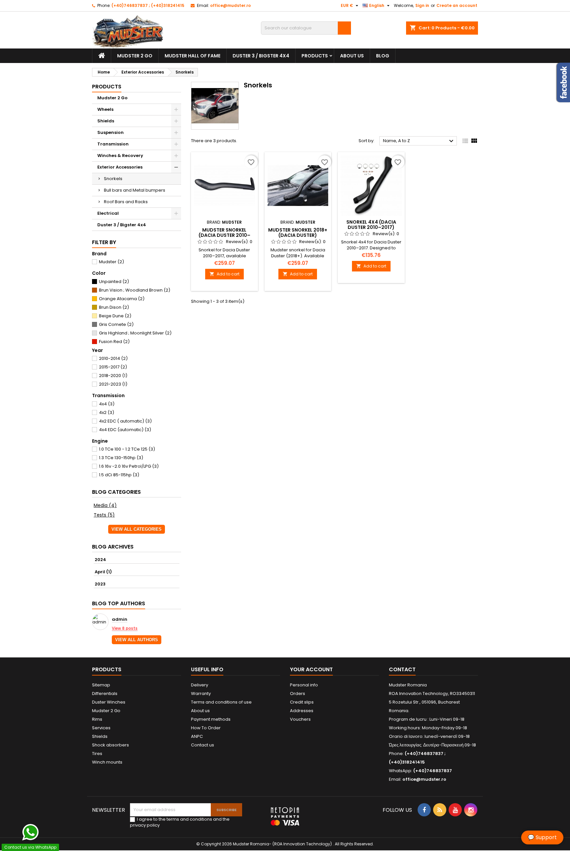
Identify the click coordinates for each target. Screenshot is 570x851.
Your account (311, 669)
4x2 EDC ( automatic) (125, 421)
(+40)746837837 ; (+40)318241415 (147, 5)
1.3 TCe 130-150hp (121, 458)
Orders (297, 693)
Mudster (111, 262)
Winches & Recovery (120, 155)
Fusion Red (114, 341)
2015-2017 (113, 367)
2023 (100, 584)
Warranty (201, 693)
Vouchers (300, 719)
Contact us (202, 745)
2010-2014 (113, 358)
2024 (100, 559)
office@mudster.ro (230, 5)
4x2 (106, 412)
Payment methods (211, 719)
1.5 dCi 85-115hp (119, 475)
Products (314, 55)
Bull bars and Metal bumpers (134, 190)
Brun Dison (114, 307)
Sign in (422, 5)
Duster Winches (108, 702)
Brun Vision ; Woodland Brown (134, 290)
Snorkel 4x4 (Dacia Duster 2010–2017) (371, 225)
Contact (402, 669)
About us (352, 55)
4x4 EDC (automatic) (125, 429)
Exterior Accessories (119, 167)
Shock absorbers (110, 745)
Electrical (108, 213)
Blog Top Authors (118, 603)
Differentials (104, 693)
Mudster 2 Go (134, 55)
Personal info (304, 685)
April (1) (103, 572)
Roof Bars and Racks (126, 202)
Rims (97, 719)
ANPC (197, 736)
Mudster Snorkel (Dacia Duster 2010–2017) (224, 235)
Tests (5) (104, 515)
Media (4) (105, 505)
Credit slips (302, 702)
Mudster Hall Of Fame (192, 55)
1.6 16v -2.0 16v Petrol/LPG (129, 466)
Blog (382, 55)
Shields (105, 121)
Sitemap (101, 685)
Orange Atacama (121, 299)
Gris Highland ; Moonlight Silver (135, 333)
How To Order (206, 728)
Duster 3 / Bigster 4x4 (261, 55)
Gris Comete (116, 324)
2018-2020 (113, 375)
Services (101, 728)
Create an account (456, 5)
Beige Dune (115, 316)
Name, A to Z (419, 141)
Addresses (301, 711)
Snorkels (113, 178)
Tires (97, 753)
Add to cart (224, 274)
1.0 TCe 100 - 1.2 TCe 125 (127, 449)
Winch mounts (107, 762)
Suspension (110, 132)
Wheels (105, 109)
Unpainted (114, 281)
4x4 (106, 404)
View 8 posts (125, 628)
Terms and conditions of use (221, 702)
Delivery (199, 685)
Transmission (113, 144)
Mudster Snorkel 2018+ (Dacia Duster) (297, 232)
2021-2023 (113, 384)
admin (119, 619)
